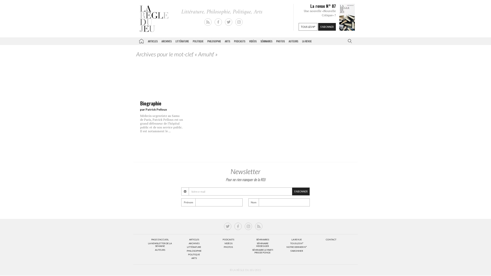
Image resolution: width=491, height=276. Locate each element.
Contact (331, 239)
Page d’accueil (160, 239)
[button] (349, 41)
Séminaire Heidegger (262, 244)
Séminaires (266, 41)
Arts (227, 41)
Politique (198, 41)
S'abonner (327, 26)
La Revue (297, 239)
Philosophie (214, 41)
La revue (307, 41)
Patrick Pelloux (156, 109)
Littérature (182, 41)
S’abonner (296, 250)
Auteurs (293, 41)
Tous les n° (308, 26)
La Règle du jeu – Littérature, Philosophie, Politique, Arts (141, 40)
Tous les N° (296, 243)
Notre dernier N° (297, 247)
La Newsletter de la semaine (160, 244)
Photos (280, 41)
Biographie (150, 103)
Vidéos (253, 41)
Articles (153, 41)
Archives (166, 41)
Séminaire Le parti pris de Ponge (262, 251)
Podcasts (239, 41)
